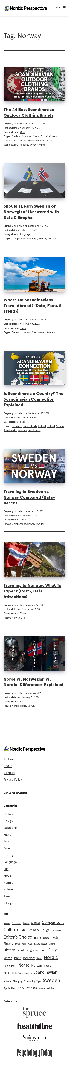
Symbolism (10, 988)
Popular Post (10, 972)
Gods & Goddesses (37, 943)
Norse (23, 705)
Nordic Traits (10, 965)
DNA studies (56, 930)
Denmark (26, 136)
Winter (42, 144)
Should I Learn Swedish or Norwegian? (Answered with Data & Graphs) (31, 211)
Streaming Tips (32, 981)
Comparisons (19, 238)
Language (25, 234)
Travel (23, 328)
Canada (26, 923)
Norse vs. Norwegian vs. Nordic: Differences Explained (34, 681)
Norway (39, 140)
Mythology (29, 958)
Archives (9, 759)
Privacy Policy (13, 779)
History (8, 855)
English (37, 937)
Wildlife (42, 988)
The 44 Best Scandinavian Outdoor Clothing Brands (29, 112)
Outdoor (49, 140)
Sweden (34, 144)
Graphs (52, 944)
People (47, 965)
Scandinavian (10, 144)
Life (14, 140)
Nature (8, 889)
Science (7, 981)
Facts (23, 421)
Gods (24, 944)
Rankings (28, 973)
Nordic (31, 140)
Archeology (16, 923)
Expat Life (10, 828)
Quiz (20, 972)
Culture (9, 814)
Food (7, 841)
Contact (9, 773)
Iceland (51, 426)
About (8, 766)
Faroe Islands (30, 426)
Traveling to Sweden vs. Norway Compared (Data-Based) (29, 497)
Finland (7, 140)
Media (8, 875)
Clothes (16, 136)
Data (23, 930)
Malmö (8, 958)
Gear (22, 132)
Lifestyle (22, 140)
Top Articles (34, 430)
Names (8, 882)
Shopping (23, 144)
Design (35, 136)
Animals (7, 923)
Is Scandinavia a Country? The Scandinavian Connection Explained (34, 399)
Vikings (8, 903)
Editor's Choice (49, 136)
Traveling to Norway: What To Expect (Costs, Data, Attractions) (32, 591)
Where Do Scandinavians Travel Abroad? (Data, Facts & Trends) (33, 305)
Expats (45, 937)
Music (17, 958)
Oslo (23, 617)
